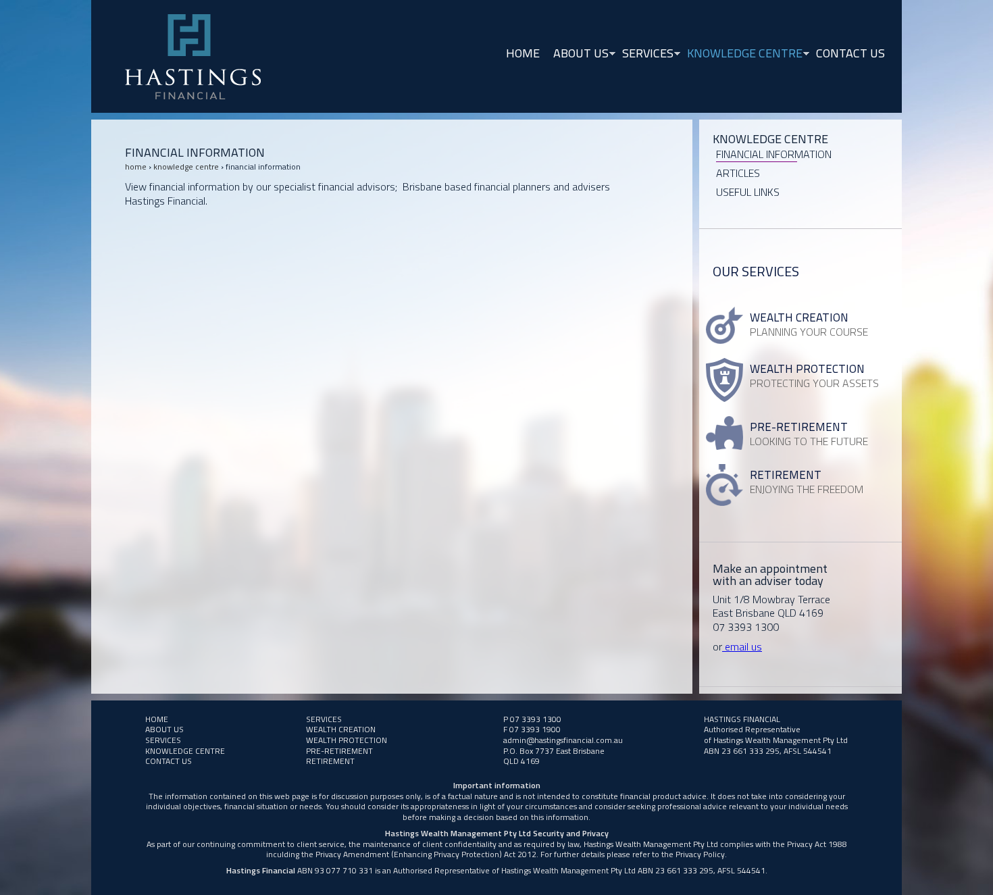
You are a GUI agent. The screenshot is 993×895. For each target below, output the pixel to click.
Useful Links (748, 192)
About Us (577, 54)
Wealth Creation (341, 729)
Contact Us (850, 53)
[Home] (193, 56)
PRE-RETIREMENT (339, 750)
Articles (738, 173)
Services (644, 54)
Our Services (756, 271)
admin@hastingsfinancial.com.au (563, 740)
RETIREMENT (330, 761)
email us (742, 646)
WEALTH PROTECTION (346, 740)
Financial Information (774, 154)
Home (523, 53)
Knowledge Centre (741, 54)
